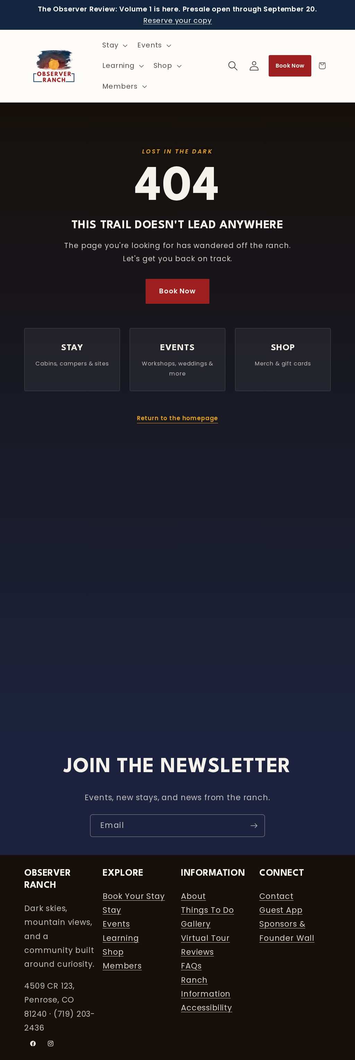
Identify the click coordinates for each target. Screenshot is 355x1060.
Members (122, 965)
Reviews (197, 951)
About (193, 896)
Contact (276, 896)
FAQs (191, 965)
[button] (114, 45)
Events (116, 923)
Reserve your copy (177, 20)
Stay (112, 910)
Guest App (281, 910)
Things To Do (207, 910)
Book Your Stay (134, 896)
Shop (113, 951)
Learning (121, 938)
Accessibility (206, 1007)
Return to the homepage (177, 418)
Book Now (290, 66)
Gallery (196, 923)
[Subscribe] (254, 825)
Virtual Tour (205, 938)
